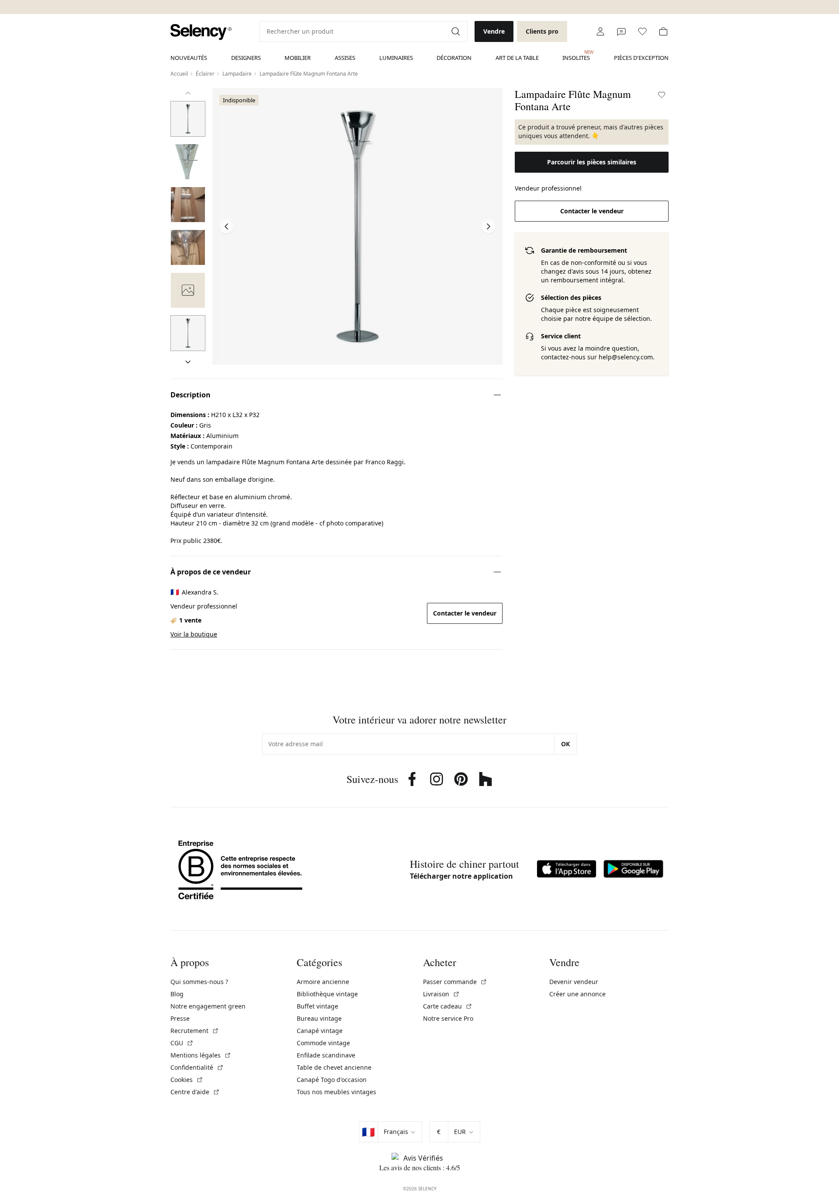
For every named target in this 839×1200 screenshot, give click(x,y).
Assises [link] (345, 58)
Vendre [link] (494, 31)
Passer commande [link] (455, 981)
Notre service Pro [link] (448, 1018)
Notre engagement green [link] (208, 1006)
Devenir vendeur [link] (573, 981)
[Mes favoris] (642, 31)
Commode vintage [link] (323, 1043)
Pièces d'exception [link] (641, 58)
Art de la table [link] (517, 58)
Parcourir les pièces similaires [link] (591, 162)
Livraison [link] (441, 994)
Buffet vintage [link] (317, 1006)
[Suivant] (188, 362)
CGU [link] (182, 1043)
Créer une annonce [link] (577, 994)
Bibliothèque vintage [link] (327, 994)
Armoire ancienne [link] (323, 981)
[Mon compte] (600, 31)
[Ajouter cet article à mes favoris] (661, 95)
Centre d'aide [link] (195, 1092)
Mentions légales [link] (200, 1055)
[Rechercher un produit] (456, 31)
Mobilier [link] (297, 58)
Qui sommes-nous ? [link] (199, 981)
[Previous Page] (226, 226)
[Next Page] (489, 226)
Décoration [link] (454, 58)
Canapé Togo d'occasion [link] (332, 1079)
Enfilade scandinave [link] (326, 1055)
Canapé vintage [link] (320, 1030)
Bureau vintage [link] (319, 1018)
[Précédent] (188, 93)
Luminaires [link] (396, 58)
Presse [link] (180, 1018)
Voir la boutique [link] (193, 634)
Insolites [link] (576, 55)
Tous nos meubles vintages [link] (336, 1092)
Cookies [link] (186, 1079)
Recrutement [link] (194, 1030)
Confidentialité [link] (197, 1067)
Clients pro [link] (542, 31)
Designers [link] (246, 58)
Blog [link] (177, 994)
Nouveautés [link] (188, 58)
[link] (201, 32)
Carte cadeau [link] (447, 1006)
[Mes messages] (621, 31)
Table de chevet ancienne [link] (334, 1067)
